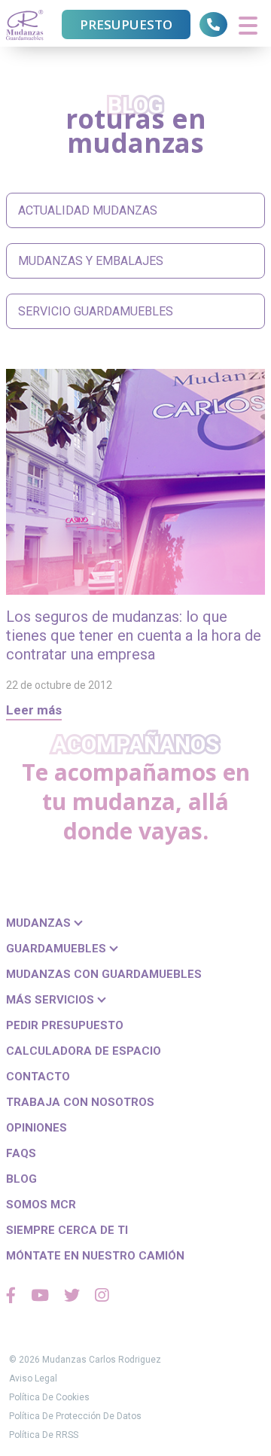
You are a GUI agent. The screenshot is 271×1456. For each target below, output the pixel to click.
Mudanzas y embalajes (90, 261)
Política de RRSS (43, 1435)
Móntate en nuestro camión (95, 1256)
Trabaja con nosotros (80, 1102)
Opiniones (36, 1128)
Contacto (38, 1076)
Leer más (34, 709)
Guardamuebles (57, 948)
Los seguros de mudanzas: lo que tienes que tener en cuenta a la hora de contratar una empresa (133, 635)
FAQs (21, 1153)
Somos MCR (41, 1204)
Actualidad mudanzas (87, 210)
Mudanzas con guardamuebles (104, 974)
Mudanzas (40, 923)
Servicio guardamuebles (95, 311)
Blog (21, 1179)
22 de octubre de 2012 (59, 685)
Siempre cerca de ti (67, 1230)
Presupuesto (126, 24)
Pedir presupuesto (64, 1025)
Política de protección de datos (75, 1416)
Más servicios (51, 1000)
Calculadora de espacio (83, 1051)
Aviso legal (33, 1378)
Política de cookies (49, 1397)
